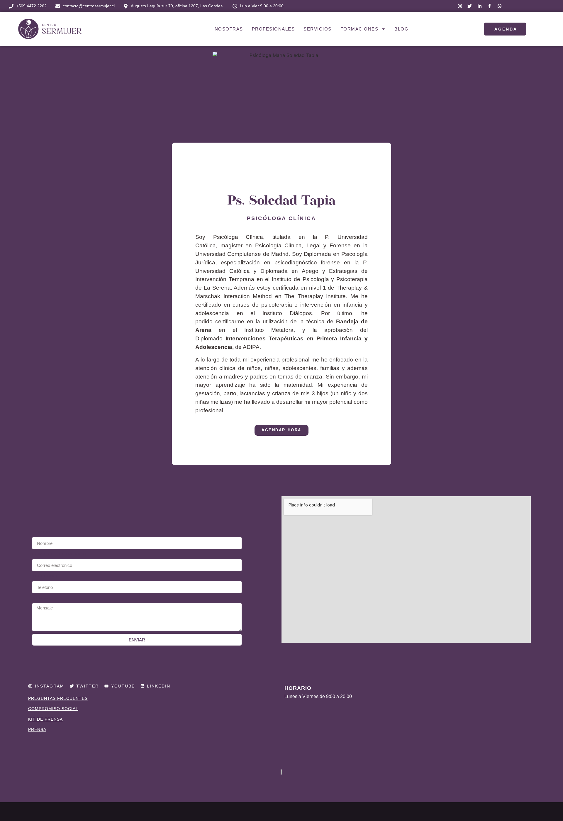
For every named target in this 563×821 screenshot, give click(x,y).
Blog (401, 28)
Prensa (37, 729)
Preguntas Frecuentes (58, 698)
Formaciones (359, 28)
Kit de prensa (45, 719)
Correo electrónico (59, 554)
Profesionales (273, 28)
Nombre (42, 532)
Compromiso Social (53, 708)
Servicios (317, 28)
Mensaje (42, 598)
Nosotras (229, 28)
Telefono (44, 576)
